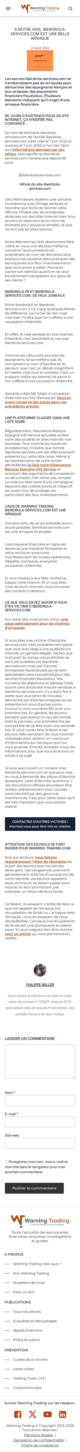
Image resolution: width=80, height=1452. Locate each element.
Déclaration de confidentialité (38, 1440)
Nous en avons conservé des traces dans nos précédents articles (38, 402)
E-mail (11, 1114)
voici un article (18, 934)
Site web (12, 1135)
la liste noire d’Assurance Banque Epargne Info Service (38, 467)
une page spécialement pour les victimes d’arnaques (37, 623)
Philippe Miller (40, 984)
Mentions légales (38, 1435)
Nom (10, 1092)
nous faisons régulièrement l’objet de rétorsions (36, 859)
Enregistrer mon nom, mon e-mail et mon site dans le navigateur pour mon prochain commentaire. (36, 1166)
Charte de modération (40, 1445)
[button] (8, 8)
